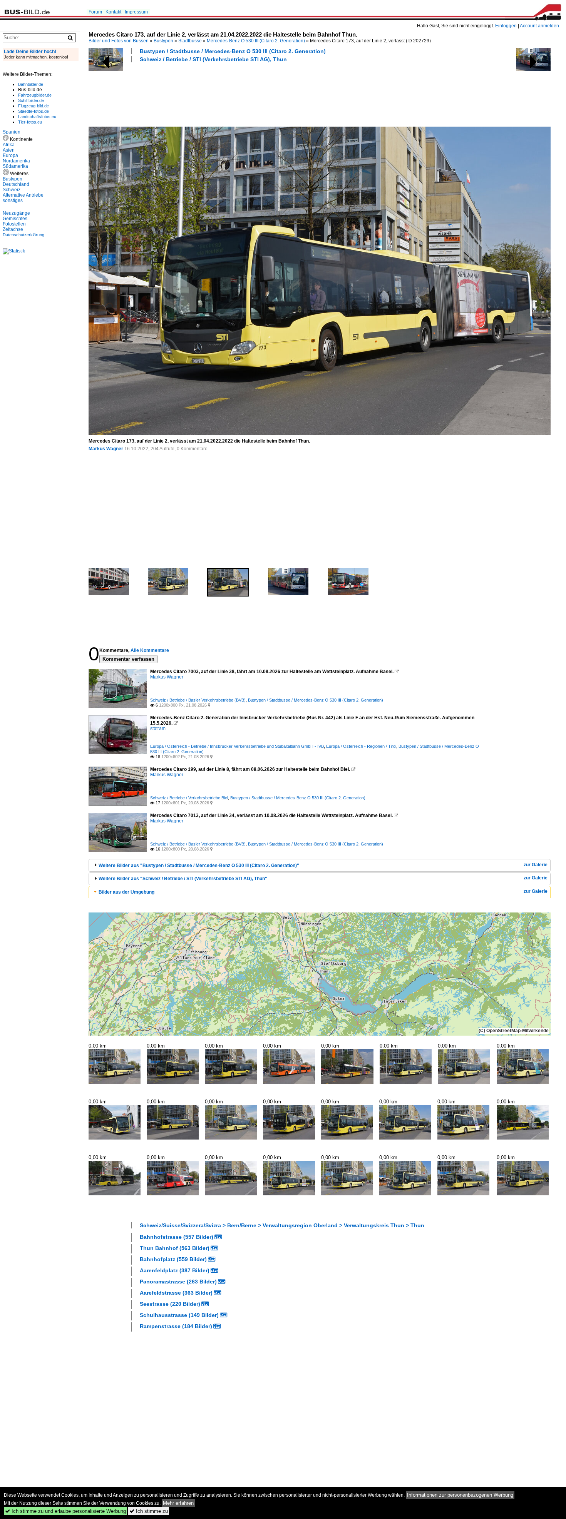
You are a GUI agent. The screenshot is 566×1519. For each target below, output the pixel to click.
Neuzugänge (16, 213)
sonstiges (13, 200)
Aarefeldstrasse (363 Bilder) (176, 1293)
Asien (9, 150)
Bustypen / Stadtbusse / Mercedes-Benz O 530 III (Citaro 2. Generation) (233, 51)
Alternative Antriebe (23, 195)
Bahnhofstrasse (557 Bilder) (176, 1237)
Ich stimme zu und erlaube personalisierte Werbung (65, 1511)
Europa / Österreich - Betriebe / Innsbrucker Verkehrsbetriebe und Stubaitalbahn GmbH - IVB (237, 746)
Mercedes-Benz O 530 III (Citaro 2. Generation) (256, 40)
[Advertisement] (229, 93)
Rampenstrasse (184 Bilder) (176, 1326)
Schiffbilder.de (31, 100)
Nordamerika (16, 161)
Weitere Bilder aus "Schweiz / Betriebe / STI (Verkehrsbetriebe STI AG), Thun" (183, 878)
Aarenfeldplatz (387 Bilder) (174, 1270)
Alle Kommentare (150, 650)
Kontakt (113, 12)
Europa (10, 155)
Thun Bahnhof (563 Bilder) (174, 1248)
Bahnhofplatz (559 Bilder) (173, 1259)
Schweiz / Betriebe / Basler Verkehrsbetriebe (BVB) (198, 700)
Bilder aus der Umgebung (126, 892)
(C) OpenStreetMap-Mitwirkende (514, 1030)
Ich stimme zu (148, 1511)
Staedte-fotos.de (33, 111)
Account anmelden (539, 25)
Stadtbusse (190, 40)
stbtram (158, 728)
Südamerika (15, 166)
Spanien (11, 132)
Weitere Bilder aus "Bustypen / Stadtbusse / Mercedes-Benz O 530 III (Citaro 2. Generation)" (199, 865)
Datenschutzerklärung (23, 234)
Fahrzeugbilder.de (35, 95)
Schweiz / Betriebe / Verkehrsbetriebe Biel (189, 797)
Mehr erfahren (178, 1503)
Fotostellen (14, 224)
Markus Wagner (106, 448)
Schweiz (11, 189)
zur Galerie (536, 864)
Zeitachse (13, 229)
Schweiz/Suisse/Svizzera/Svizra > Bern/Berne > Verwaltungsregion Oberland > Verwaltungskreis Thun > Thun (282, 1225)
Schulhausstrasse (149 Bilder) (179, 1315)
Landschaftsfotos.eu (37, 116)
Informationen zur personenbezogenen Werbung (460, 1495)
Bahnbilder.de (30, 84)
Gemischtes (15, 218)
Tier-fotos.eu (30, 122)
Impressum (136, 12)
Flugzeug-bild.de (33, 106)
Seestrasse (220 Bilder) (170, 1304)
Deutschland (16, 184)
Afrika (9, 144)
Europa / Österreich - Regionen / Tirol (361, 746)
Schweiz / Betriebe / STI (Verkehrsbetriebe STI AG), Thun (213, 59)
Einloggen (506, 25)
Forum (95, 12)
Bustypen (163, 40)
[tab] (320, 865)
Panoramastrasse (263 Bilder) (178, 1281)
